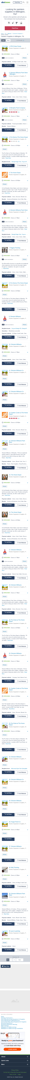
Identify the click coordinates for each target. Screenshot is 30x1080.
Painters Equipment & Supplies (16, 48)
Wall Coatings (5, 1025)
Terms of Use (13, 1074)
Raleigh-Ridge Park (16, 161)
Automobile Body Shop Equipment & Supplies (13, 1021)
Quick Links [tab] (5, 1060)
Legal (19, 1074)
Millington (9, 33)
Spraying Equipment (6, 1023)
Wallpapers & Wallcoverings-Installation (12, 1028)
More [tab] (2, 1064)
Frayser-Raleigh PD (16, 328)
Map (8, 40)
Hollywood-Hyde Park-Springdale (19, 768)
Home (2, 33)
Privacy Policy (15, 1070)
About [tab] (3, 1056)
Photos (24, 57)
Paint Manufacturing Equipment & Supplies (13, 1019)
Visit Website (22, 65)
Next (20, 959)
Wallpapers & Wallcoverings (8, 1027)
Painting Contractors (6, 1018)
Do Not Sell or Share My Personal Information (15, 1072)
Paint (26, 48)
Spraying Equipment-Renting (9, 1024)
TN (5, 33)
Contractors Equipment (17, 33)
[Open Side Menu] (27, 2)
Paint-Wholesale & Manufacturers (10, 1020)
